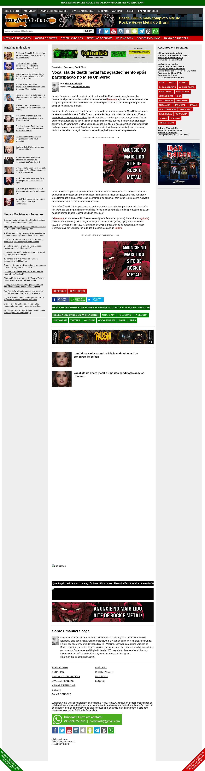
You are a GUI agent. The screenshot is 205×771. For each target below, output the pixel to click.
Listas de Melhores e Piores (171, 77)
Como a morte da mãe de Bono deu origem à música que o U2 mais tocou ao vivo (30, 76)
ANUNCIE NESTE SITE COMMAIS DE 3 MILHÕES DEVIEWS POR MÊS (195, 760)
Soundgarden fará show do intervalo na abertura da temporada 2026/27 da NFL (28, 159)
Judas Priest (166, 96)
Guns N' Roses (186, 87)
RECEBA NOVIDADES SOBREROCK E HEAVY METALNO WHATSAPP (10, 760)
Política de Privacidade (86, 710)
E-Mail (122, 320)
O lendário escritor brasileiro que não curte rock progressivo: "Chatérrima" (23, 247)
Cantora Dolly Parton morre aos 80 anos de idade (30, 148)
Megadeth (182, 100)
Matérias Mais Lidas (17, 47)
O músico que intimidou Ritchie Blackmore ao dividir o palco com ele (30, 191)
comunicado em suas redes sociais (69, 117)
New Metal (179, 105)
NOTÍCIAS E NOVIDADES (17, 38)
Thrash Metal (166, 123)
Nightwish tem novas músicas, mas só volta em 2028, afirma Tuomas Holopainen (25, 227)
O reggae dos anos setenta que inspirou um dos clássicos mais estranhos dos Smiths (23, 285)
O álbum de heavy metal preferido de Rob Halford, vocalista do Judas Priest (27, 65)
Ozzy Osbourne (167, 109)
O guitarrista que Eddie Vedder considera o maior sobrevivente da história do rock (30, 128)
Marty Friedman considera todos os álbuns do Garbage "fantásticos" (30, 201)
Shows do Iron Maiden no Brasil (173, 55)
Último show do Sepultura (170, 53)
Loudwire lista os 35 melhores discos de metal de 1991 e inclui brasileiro (24, 253)
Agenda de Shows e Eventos (171, 68)
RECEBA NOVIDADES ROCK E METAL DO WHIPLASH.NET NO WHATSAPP (102, 2)
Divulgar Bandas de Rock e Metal (173, 135)
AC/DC (162, 83)
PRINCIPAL (101, 667)
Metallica (164, 105)
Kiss (179, 96)
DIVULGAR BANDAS (83, 11)
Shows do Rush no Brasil (170, 60)
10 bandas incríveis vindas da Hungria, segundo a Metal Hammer (21, 260)
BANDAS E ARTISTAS (176, 38)
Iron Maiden (182, 92)
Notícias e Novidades (168, 64)
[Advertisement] (75, 260)
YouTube (89, 320)
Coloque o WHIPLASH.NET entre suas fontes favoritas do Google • (130, 307)
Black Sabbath (167, 87)
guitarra (144, 218)
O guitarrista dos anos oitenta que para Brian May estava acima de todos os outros (24, 298)
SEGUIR (130, 11)
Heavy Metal (166, 92)
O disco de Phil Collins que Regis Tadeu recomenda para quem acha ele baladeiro (22, 305)
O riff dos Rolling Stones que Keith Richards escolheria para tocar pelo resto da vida (23, 240)
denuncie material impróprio (123, 708)
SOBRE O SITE (12, 11)
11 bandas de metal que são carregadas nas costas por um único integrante (29, 118)
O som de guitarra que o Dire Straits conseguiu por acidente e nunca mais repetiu (24, 221)
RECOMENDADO (104, 672)
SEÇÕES (149, 38)
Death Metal (80, 67)
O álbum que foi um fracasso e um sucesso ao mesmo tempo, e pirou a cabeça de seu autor (24, 234)
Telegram (125, 315)
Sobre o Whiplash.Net (168, 128)
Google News (106, 320)
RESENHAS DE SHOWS (99, 38)
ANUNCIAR (29, 11)
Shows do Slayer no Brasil (170, 57)
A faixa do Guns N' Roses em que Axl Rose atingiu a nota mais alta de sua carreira (30, 55)
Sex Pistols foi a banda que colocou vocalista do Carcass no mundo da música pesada (24, 292)
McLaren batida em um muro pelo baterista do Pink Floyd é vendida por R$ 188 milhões (31, 170)
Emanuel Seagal (73, 83)
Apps (133, 320)
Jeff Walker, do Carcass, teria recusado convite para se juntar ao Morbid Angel (24, 311)
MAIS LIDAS (101, 676)
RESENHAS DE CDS (72, 38)
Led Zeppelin (166, 100)
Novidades (57, 67)
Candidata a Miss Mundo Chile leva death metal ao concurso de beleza (106, 355)
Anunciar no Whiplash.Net (170, 130)
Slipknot (175, 118)
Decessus (68, 67)
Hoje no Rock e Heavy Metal (171, 66)
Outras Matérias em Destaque (23, 214)
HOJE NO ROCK (124, 38)
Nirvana (193, 105)
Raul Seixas (165, 114)
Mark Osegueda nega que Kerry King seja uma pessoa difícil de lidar (30, 180)
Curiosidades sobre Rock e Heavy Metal (177, 71)
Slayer (163, 118)
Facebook (141, 315)
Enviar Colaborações (168, 132)
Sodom (118, 228)
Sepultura (181, 114)
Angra (172, 83)
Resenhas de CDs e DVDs (170, 73)
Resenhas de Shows (167, 75)
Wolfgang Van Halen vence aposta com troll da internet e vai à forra (30, 107)
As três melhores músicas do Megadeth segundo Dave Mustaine (28, 138)
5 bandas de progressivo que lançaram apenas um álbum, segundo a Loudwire (25, 266)
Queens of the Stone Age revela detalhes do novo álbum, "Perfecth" (23, 273)
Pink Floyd (185, 109)
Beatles (183, 83)
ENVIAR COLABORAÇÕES (53, 11)
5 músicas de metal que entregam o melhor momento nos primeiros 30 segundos (30, 86)
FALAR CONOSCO (148, 11)
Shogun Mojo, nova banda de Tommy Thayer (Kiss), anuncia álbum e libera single (24, 279)
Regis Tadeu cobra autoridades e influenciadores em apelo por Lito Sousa (30, 97)
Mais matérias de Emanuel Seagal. (77, 657)
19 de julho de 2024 (81, 87)
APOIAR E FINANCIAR (110, 11)
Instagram (60, 320)
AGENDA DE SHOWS (45, 38)
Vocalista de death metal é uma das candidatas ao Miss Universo (109, 375)
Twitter (75, 320)
